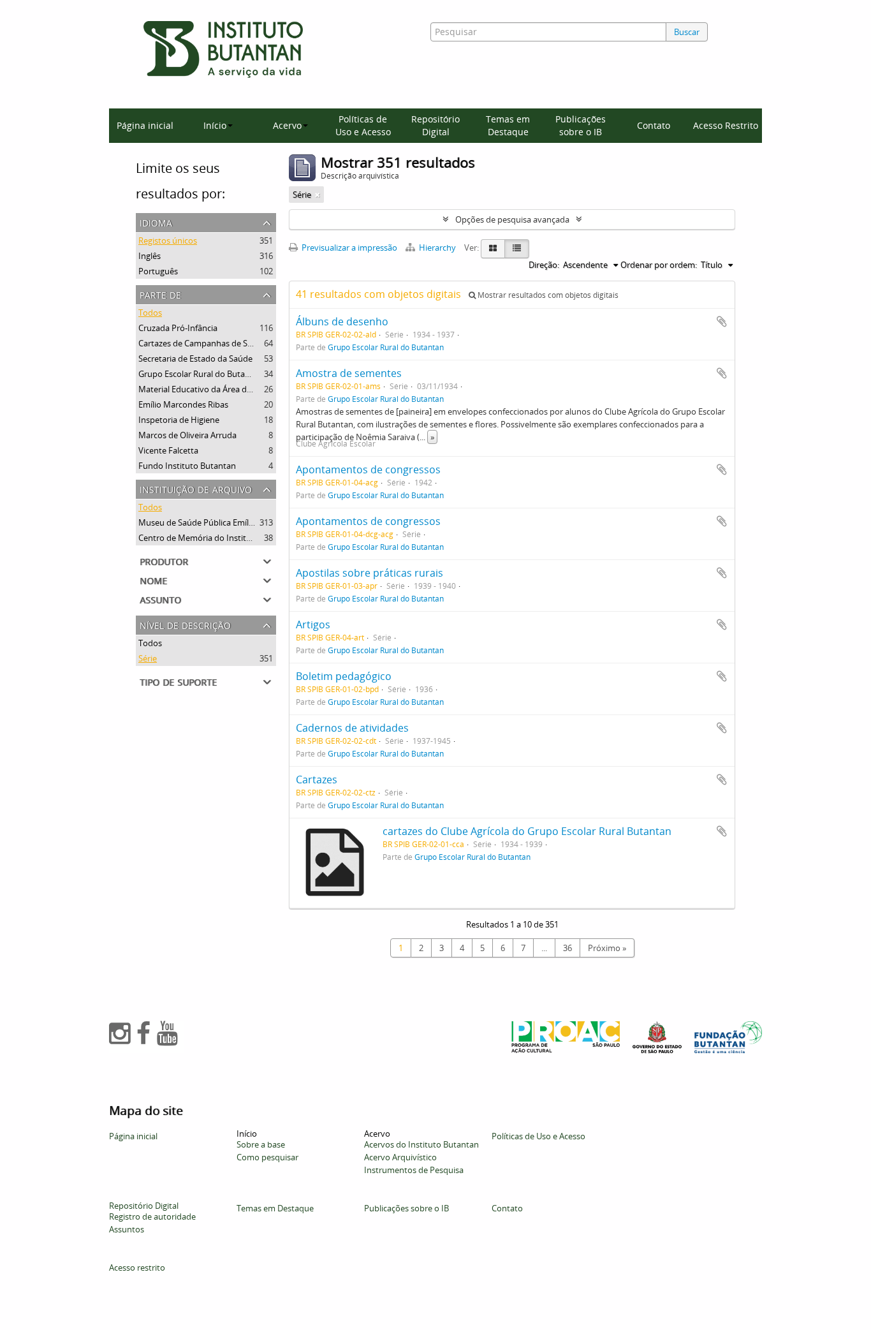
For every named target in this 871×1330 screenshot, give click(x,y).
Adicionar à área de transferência (721, 321)
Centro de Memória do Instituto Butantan (217, 537)
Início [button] (214, 125)
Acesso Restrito (725, 125)
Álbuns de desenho (342, 321)
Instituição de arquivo (196, 488)
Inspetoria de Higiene (178, 419)
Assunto (160, 598)
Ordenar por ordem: (658, 264)
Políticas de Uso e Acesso (363, 125)
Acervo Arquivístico (400, 1157)
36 (567, 948)
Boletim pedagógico (344, 676)
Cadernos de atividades (352, 728)
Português (158, 271)
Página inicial (145, 125)
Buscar (686, 32)
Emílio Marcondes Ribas (183, 404)
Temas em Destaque (508, 125)
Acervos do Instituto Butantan (421, 1144)
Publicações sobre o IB (580, 125)
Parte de (160, 293)
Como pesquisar (267, 1157)
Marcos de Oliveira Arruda (187, 435)
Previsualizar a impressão (348, 247)
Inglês (149, 256)
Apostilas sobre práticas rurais (369, 573)
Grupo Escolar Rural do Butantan (200, 374)
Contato (653, 125)
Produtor (164, 560)
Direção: (544, 264)
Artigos (313, 624)
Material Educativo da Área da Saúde (207, 389)
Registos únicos (167, 240)
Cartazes (316, 779)
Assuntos (126, 1229)
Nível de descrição (185, 624)
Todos (150, 312)
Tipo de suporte (178, 681)
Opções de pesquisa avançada (512, 219)
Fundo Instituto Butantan (187, 465)
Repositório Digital (435, 125)
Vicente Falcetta (168, 450)
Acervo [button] (287, 125)
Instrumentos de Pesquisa (414, 1170)
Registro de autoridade (152, 1216)
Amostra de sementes (349, 373)
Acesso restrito (137, 1267)
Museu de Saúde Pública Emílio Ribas (208, 522)
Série (147, 658)
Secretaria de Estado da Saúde (195, 358)
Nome (153, 579)
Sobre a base (261, 1144)
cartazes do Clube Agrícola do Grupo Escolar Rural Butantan (527, 831)
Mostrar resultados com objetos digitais (547, 295)
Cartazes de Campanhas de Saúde (202, 343)
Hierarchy (437, 247)
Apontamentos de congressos (368, 469)
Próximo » (607, 948)
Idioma (156, 221)
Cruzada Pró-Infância (177, 328)
